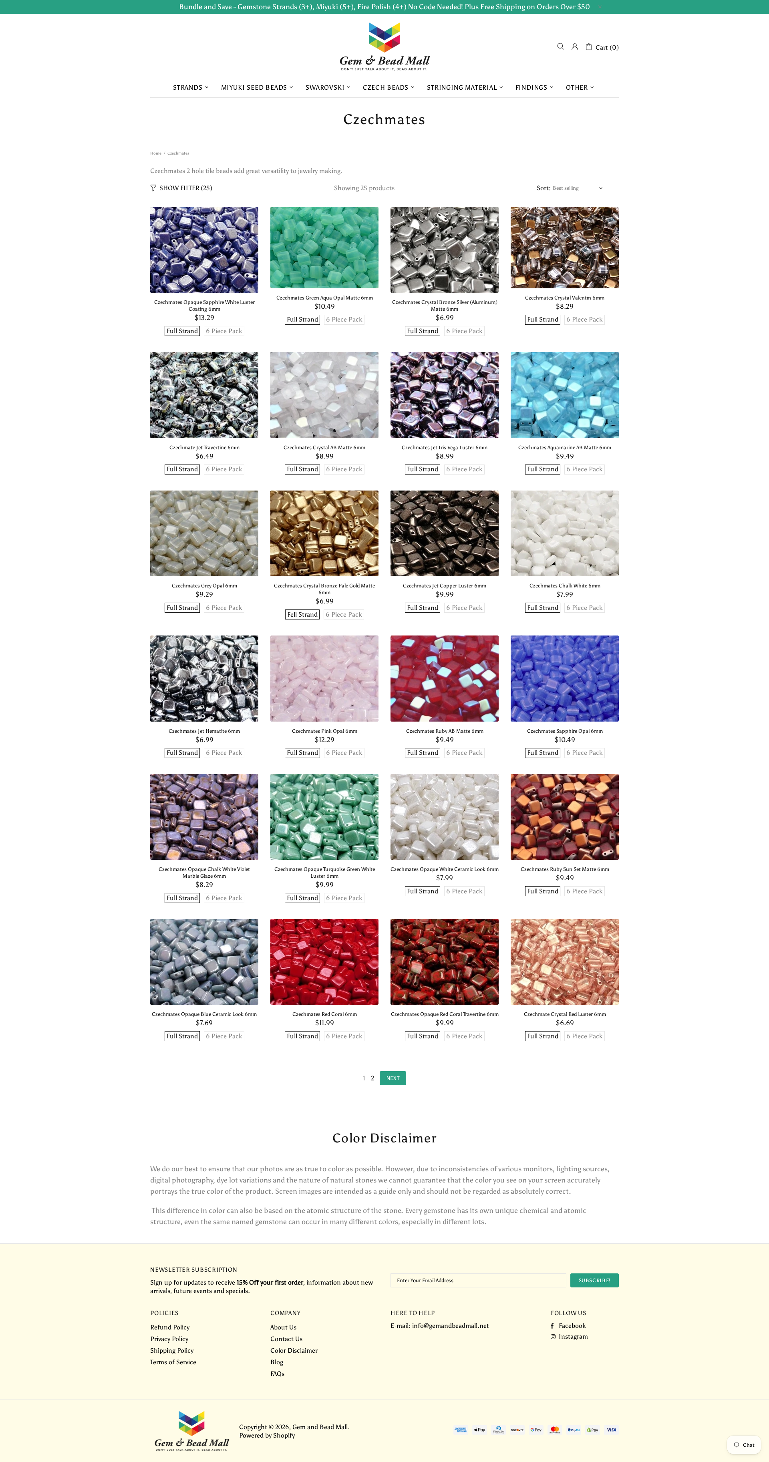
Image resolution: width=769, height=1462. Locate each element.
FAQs (277, 1374)
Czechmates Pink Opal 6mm (324, 731)
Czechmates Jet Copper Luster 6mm (444, 586)
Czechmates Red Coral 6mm (324, 1014)
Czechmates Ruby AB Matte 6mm (444, 731)
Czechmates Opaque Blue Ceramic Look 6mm (204, 1014)
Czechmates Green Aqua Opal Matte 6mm (324, 298)
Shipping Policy (171, 1350)
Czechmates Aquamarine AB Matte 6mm (564, 447)
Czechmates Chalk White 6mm (564, 586)
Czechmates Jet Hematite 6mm (204, 731)
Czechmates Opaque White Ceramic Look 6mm (445, 869)
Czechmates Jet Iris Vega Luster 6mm (444, 447)
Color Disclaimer (294, 1350)
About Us (283, 1327)
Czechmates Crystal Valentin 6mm (564, 298)
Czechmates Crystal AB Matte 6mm (324, 447)
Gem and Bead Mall (384, 46)
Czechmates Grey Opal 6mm (204, 586)
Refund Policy (169, 1327)
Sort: (544, 188)
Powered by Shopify (267, 1435)
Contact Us (286, 1339)
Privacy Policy (169, 1339)
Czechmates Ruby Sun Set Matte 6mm (565, 869)
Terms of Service (173, 1362)
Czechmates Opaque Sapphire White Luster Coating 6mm (204, 305)
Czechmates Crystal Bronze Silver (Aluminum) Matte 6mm (444, 305)
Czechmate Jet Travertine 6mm (204, 447)
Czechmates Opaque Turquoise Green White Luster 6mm (324, 872)
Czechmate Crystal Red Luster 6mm (565, 1014)
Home (155, 153)
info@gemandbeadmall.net (450, 1325)
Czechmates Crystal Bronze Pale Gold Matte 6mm (324, 589)
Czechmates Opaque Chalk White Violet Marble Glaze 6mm (204, 872)
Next (393, 1078)
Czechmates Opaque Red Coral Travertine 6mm (445, 1014)
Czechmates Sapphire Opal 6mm (565, 731)
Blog (276, 1362)
